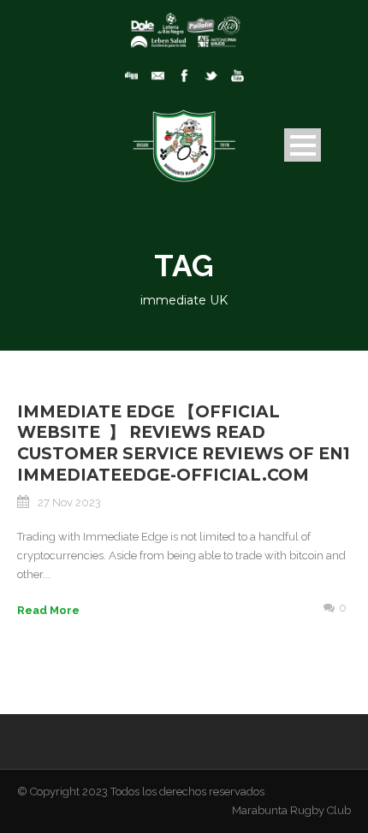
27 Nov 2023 (69, 502)
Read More (48, 610)
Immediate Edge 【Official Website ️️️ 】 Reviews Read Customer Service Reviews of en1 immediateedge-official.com (183, 443)
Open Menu (302, 145)
